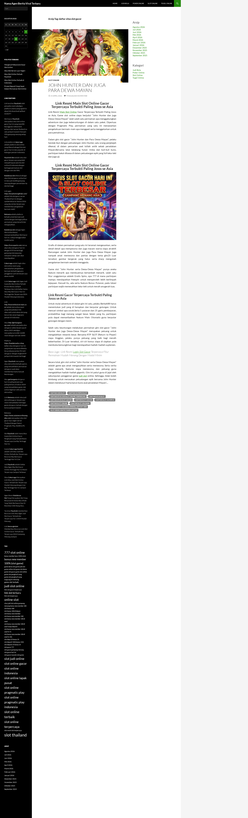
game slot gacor (9, 572)
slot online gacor (15, 663)
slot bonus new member (12, 614)
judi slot (83, 375)
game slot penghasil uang (13, 574)
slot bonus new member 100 (13, 616)
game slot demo (21, 569)
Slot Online (152, 3)
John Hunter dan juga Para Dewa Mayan (76, 87)
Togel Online (166, 3)
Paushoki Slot (9, 157)
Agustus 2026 (139, 27)
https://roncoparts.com (13, 245)
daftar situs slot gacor (61, 400)
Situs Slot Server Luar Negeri (14, 71)
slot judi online (14, 659)
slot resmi (7, 730)
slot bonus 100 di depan (12, 611)
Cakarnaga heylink (16, 449)
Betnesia (7, 214)
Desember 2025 (140, 47)
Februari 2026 (139, 42)
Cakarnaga (19, 142)
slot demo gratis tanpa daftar (64, 410)
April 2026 (137, 37)
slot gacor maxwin (10, 655)
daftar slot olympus (105, 400)
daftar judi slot (58, 393)
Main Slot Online (68, 111)
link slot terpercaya (11, 596)
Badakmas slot (9, 176)
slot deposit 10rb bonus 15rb (14, 642)
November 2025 (140, 50)
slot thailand (15, 734)
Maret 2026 (138, 40)
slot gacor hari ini (10, 652)
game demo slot (9, 567)
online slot (11, 600)
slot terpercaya (16, 730)
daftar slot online (59, 403)
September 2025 (140, 55)
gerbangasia (12, 379)
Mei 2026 (137, 35)
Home (115, 3)
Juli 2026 (137, 29)
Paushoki (17, 103)
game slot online (21, 572)
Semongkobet (13, 526)
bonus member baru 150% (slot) (15, 556)
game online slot (10, 569)
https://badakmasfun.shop (14, 343)
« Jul (6, 50)
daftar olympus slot (78, 393)
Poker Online (138, 3)
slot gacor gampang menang (14, 650)
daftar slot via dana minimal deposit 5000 (69, 407)
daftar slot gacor (84, 400)
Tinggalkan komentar (76, 96)
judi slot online (14, 586)
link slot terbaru (12, 592)
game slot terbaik (11, 582)
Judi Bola (125, 3)
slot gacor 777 (9, 647)
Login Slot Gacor (81, 351)
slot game (20, 655)
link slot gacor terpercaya (13, 590)
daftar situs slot (97, 396)
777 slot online (14, 552)
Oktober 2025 (139, 53)
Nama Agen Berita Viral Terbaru (22, 3)
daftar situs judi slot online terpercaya (68, 396)
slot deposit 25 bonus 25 (12, 644)
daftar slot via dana (80, 403)
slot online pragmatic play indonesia (14, 702)
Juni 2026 (137, 32)
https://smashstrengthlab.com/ (15, 194)
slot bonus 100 (9, 608)
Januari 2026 (138, 45)
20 (16, 39)
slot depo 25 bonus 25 (11, 639)
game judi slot (20, 567)
